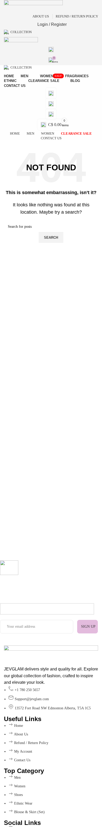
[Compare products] (51, 114)
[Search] (51, 49)
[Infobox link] (47, 581)
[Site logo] (33, 6)
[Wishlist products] (51, 104)
